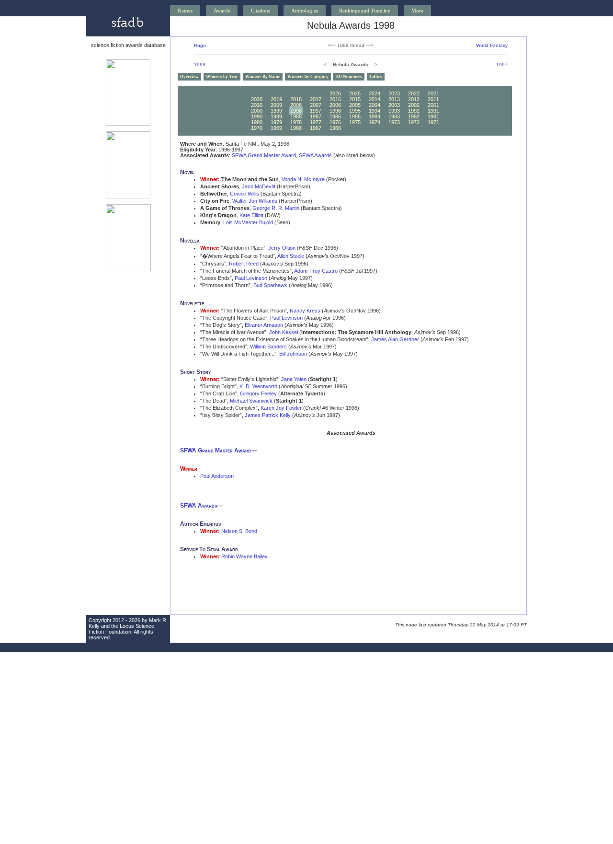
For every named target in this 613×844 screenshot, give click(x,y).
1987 (315, 116)
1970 (256, 128)
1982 (414, 116)
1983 (394, 116)
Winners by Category (308, 76)
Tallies (375, 76)
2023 (394, 93)
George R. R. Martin (275, 208)
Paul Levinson (251, 278)
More (417, 10)
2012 (414, 99)
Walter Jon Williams (254, 201)
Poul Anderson (217, 476)
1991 (433, 111)
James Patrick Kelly (268, 415)
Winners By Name (262, 76)
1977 (315, 122)
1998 (296, 111)
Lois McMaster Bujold (248, 222)
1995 (355, 111)
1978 (296, 122)
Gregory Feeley (258, 393)
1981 (433, 116)
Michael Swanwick (251, 401)
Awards (222, 10)
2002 (414, 105)
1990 (256, 116)
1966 (335, 128)
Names (185, 10)
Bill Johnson (293, 354)
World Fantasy (492, 45)
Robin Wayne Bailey (244, 556)
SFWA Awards (315, 155)
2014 (374, 99)
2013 (394, 99)
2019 (276, 99)
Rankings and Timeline (364, 10)
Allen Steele (290, 256)
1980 (256, 122)
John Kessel (283, 332)
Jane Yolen (293, 379)
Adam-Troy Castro (316, 271)
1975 (355, 122)
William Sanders (268, 346)
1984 (374, 116)
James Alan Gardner (395, 339)
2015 (355, 99)
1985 (355, 116)
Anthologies (304, 10)
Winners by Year (222, 76)
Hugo (200, 45)
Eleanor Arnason (264, 325)
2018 (296, 99)
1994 (374, 111)
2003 (394, 105)
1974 (374, 122)
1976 (335, 122)
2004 (374, 105)
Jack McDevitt (258, 186)
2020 (256, 99)
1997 (502, 64)
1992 (414, 111)
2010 (256, 105)
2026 (335, 93)
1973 (394, 122)
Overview (189, 76)
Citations (260, 10)
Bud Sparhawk (270, 285)
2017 (315, 99)
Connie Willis (244, 194)
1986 (335, 116)
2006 (335, 105)
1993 (394, 111)
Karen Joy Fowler (281, 408)
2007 (315, 105)
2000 (256, 111)
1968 (296, 128)
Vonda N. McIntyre (303, 179)
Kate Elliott (251, 215)
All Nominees (349, 76)
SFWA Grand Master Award (264, 155)
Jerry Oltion (281, 248)
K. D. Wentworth (258, 386)
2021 (433, 93)
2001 (433, 105)
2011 (433, 99)
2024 (374, 93)
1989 (276, 116)
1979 (276, 122)
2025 (355, 93)
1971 (433, 122)
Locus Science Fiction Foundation (121, 629)
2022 (414, 93)
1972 (414, 122)
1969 (276, 128)
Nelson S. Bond (239, 531)
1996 (335, 111)
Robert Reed (244, 263)
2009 (276, 105)
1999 (199, 64)
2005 (355, 105)
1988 (296, 116)
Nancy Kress (305, 310)
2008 (296, 105)
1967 (315, 128)
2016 (335, 99)
